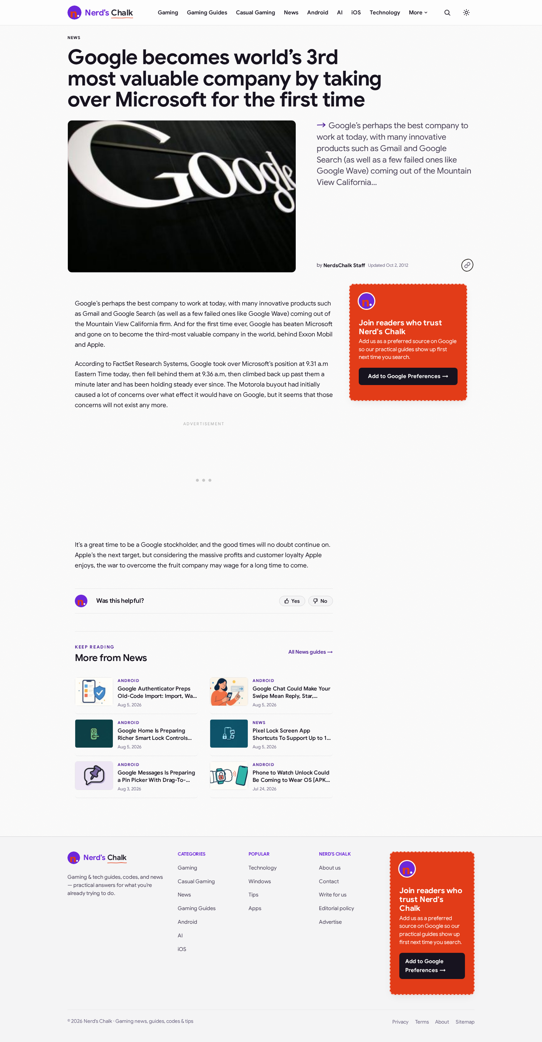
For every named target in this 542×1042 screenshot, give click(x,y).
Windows (260, 881)
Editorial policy (336, 908)
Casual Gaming (255, 12)
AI (340, 12)
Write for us (333, 894)
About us (330, 867)
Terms (422, 1022)
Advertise (330, 922)
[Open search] (447, 12)
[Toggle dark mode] (466, 12)
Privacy (400, 1022)
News (291, 12)
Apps (255, 908)
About (442, 1022)
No (323, 601)
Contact (329, 881)
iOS (356, 12)
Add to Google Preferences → (408, 376)
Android (317, 12)
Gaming (168, 12)
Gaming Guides (207, 12)
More (416, 12)
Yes (295, 601)
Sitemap (465, 1022)
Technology (385, 12)
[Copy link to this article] (467, 265)
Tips (253, 894)
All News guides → (310, 651)
